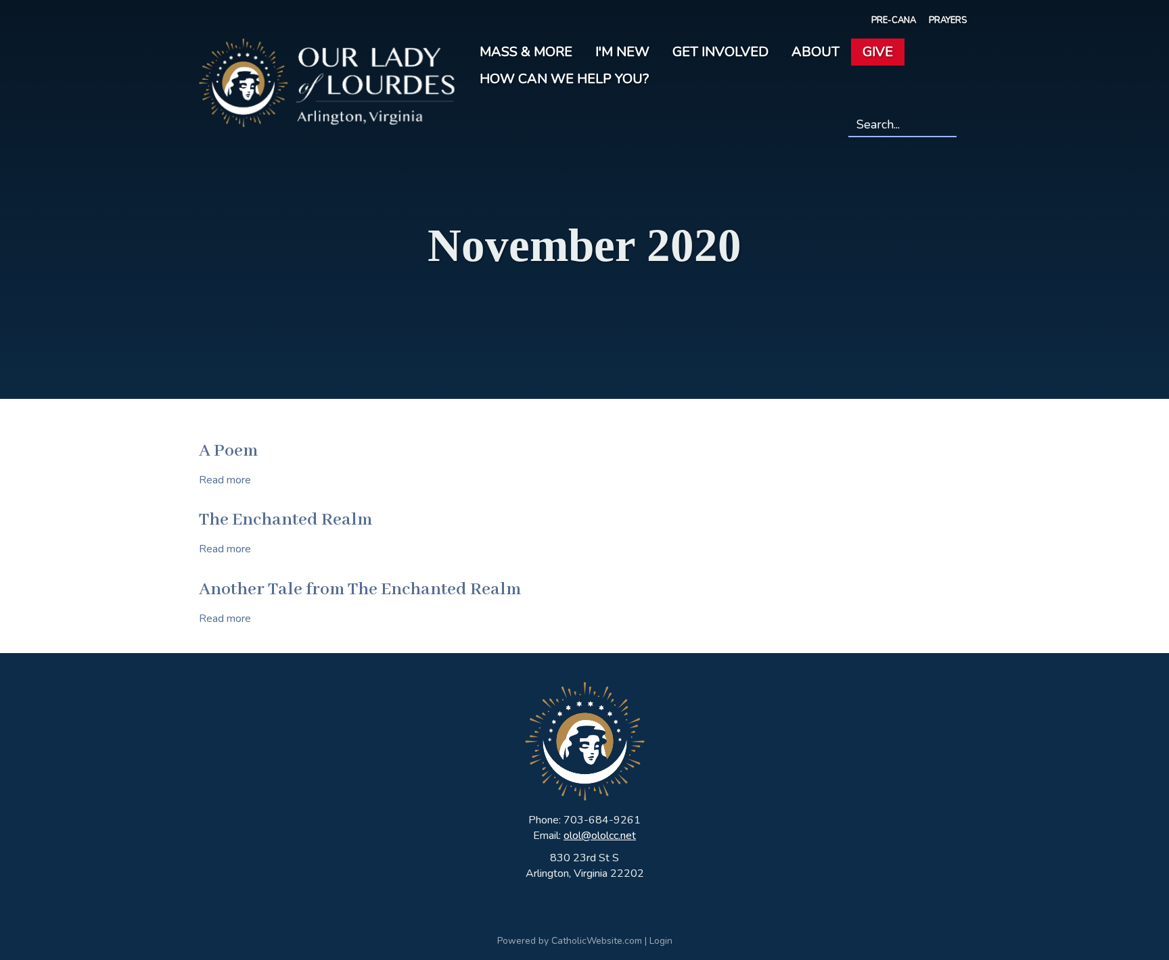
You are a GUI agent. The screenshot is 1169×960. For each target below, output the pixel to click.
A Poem (228, 450)
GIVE (878, 52)
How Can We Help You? (564, 79)
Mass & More (526, 52)
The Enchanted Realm (285, 519)
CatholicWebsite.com (596, 940)
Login (660, 940)
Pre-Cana (893, 20)
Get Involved (720, 52)
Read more (225, 480)
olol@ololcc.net (600, 835)
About (816, 52)
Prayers (948, 20)
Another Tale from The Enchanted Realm (360, 589)
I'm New (622, 52)
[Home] (327, 81)
